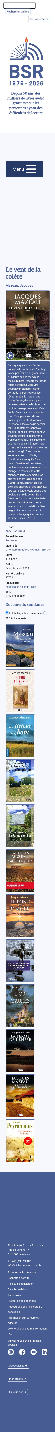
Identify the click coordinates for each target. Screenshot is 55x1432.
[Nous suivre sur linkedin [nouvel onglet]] (44, 1352)
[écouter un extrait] (10, 355)
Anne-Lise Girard (15, 530)
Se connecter (38, 19)
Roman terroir (13, 540)
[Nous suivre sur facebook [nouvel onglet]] (22, 1352)
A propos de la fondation (22, 1272)
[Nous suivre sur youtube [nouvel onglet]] (34, 1352)
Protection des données (22, 1300)
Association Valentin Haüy (21, 586)
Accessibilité (16, 1365)
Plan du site (16, 1378)
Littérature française (18, 549)
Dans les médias (17, 1289)
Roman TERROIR (41, 549)
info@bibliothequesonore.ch (24, 1265)
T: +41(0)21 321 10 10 (20, 1261)
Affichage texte (17, 618)
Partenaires (14, 1295)
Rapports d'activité (18, 1277)
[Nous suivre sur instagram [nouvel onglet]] (11, 1352)
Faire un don (16, 1392)
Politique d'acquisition (20, 1283)
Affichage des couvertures (27, 613)
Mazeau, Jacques (19, 286)
